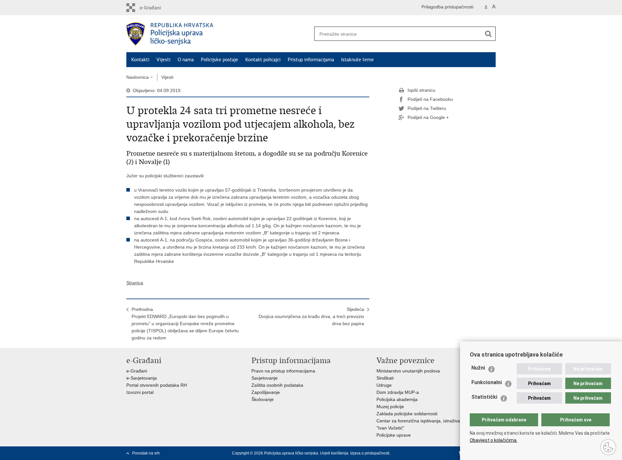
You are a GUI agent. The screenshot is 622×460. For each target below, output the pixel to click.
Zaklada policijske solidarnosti (406, 413)
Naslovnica (137, 77)
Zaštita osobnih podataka (277, 385)
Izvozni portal (140, 392)
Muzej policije (390, 406)
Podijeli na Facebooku (430, 99)
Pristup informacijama (311, 60)
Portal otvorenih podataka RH (156, 385)
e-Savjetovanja (141, 378)
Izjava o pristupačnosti (369, 453)
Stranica (134, 282)
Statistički (484, 397)
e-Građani (136, 370)
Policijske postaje (219, 60)
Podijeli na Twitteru (427, 108)
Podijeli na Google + (428, 117)
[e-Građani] (154, 7)
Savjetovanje (264, 378)
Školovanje (262, 399)
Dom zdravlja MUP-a (397, 392)
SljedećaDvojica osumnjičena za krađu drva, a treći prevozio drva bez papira (311, 316)
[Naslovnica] (218, 34)
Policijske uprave (393, 435)
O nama (186, 60)
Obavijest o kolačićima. (493, 440)
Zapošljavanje (265, 392)
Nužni (478, 368)
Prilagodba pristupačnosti (447, 6)
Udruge (384, 385)
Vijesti (163, 60)
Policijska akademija (397, 399)
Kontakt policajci (263, 60)
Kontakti (140, 60)
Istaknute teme (357, 60)
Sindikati (385, 378)
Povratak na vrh (146, 453)
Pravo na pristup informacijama (283, 370)
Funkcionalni (486, 382)
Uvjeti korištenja (334, 453)
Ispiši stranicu (421, 90)
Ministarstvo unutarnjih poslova (408, 370)
